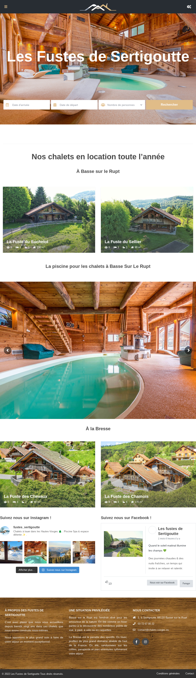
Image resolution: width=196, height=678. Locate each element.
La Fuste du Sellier (25, 241)
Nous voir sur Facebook (162, 582)
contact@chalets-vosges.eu (153, 629)
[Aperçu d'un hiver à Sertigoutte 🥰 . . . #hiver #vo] (11, 552)
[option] (49, 220)
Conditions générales (168, 673)
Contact (189, 673)
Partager (186, 583)
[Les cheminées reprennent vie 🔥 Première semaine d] (84, 552)
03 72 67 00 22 (146, 623)
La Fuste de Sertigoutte (127, 241)
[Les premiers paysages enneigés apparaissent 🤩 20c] (60, 552)
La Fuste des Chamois (127, 496)
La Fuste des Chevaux (25, 496)
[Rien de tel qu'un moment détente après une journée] (35, 552)
